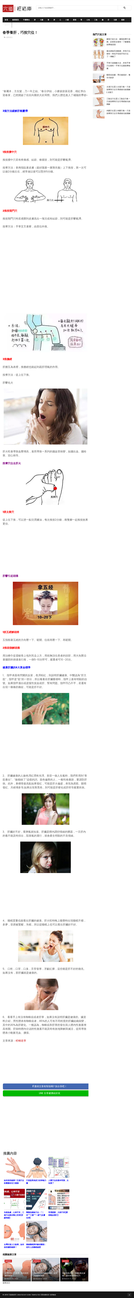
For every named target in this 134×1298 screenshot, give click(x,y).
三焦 (95, 20)
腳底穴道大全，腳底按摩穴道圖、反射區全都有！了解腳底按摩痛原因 (118, 42)
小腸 (67, 20)
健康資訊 (15, 20)
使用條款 (53, 1295)
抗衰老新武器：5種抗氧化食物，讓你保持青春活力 (73, 1274)
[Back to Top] (129, 1295)
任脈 (115, 20)
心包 (88, 20)
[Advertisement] (45, 68)
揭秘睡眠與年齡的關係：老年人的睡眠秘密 (45, 1274)
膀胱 (74, 20)
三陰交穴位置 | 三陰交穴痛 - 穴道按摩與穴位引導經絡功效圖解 (118, 101)
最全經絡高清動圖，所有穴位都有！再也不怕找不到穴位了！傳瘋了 (118, 54)
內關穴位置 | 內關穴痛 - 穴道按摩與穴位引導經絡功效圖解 (118, 112)
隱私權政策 (45, 1295)
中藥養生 (26, 20)
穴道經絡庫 (12, 1295)
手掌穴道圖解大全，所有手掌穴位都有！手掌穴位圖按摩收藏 (118, 66)
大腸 (41, 20)
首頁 (6, 20)
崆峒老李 (21, 1040)
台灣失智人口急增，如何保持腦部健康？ (16, 1274)
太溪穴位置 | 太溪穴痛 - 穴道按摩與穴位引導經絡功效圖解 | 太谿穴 (118, 89)
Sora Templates (33, 1295)
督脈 (123, 20)
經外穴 (7, 25)
